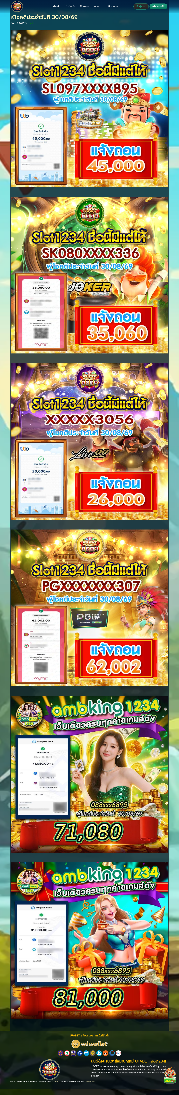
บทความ (98, 6)
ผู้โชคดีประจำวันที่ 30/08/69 (44, 17)
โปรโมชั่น (70, 6)
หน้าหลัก (56, 6)
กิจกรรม (84, 6)
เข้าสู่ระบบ (141, 6)
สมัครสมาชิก (158, 6)
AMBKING (90, 1081)
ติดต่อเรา (113, 6)
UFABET (56, 1081)
